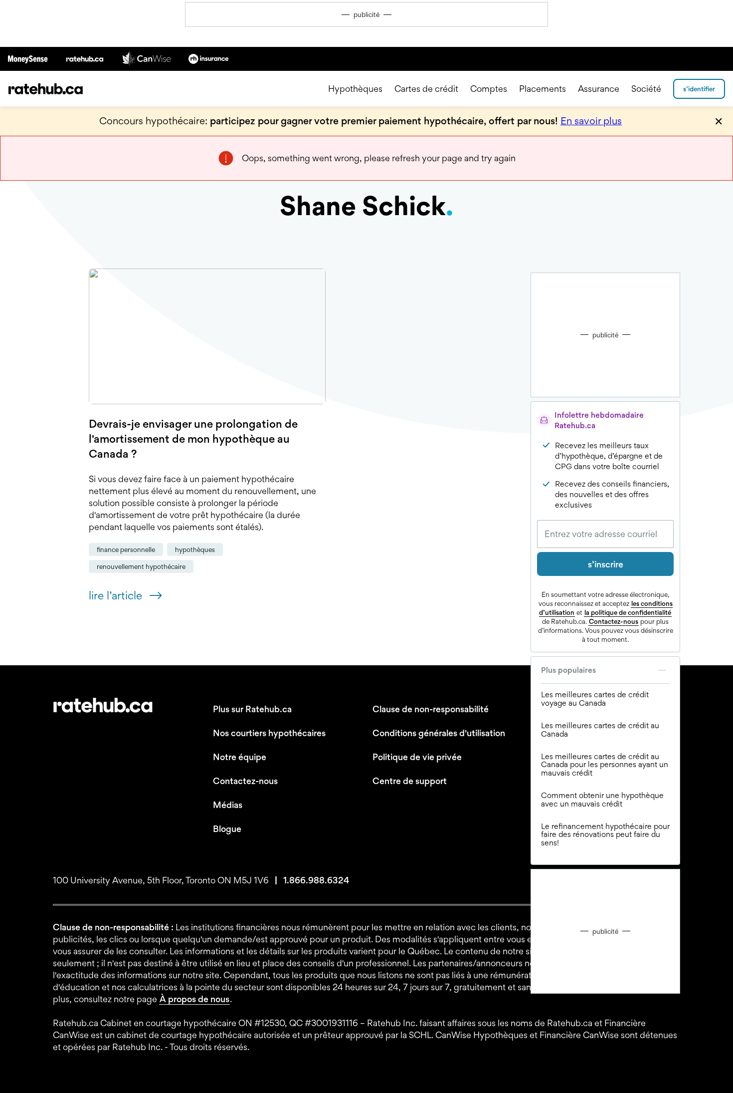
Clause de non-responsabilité (430, 709)
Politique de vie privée (417, 757)
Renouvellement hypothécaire (141, 566)
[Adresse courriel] (605, 534)
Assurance (598, 88)
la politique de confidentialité (627, 612)
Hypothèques (355, 88)
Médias (227, 805)
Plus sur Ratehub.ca (252, 709)
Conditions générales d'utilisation (438, 733)
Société (646, 88)
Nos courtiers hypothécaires (269, 733)
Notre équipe (239, 757)
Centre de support (409, 781)
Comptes (488, 88)
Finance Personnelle (126, 549)
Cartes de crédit (426, 88)
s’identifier (699, 89)
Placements (542, 88)
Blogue (227, 828)
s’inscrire (605, 564)
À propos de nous (194, 999)
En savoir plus (591, 121)
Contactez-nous (613, 621)
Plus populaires (568, 670)
